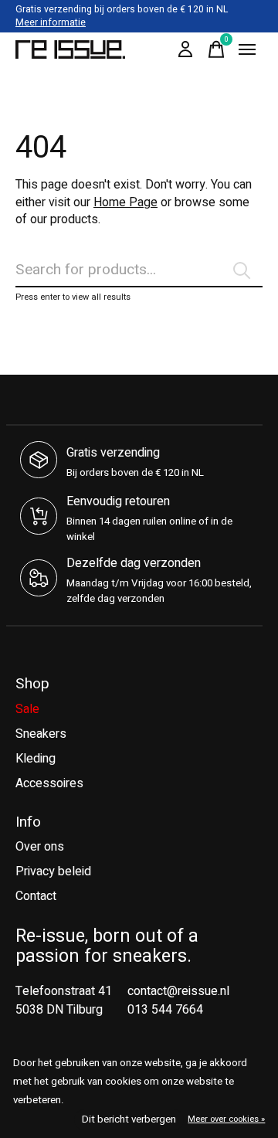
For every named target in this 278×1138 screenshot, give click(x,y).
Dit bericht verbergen (129, 1119)
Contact (35, 896)
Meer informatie (50, 22)
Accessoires (49, 783)
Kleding (35, 758)
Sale (27, 709)
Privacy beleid (53, 871)
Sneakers (40, 734)
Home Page (125, 202)
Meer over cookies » (226, 1119)
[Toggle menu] (247, 49)
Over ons (39, 846)
